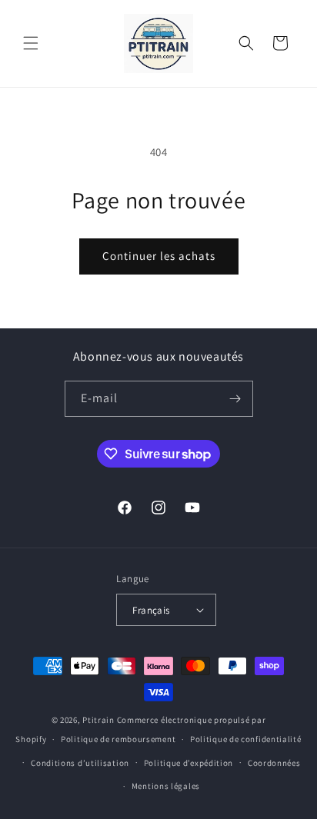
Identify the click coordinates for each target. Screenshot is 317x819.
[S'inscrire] (235, 399)
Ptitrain (98, 719)
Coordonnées (274, 762)
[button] (31, 43)
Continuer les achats (158, 255)
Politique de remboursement (118, 739)
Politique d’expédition (188, 762)
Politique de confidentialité (246, 739)
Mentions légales (166, 786)
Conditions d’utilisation (80, 762)
